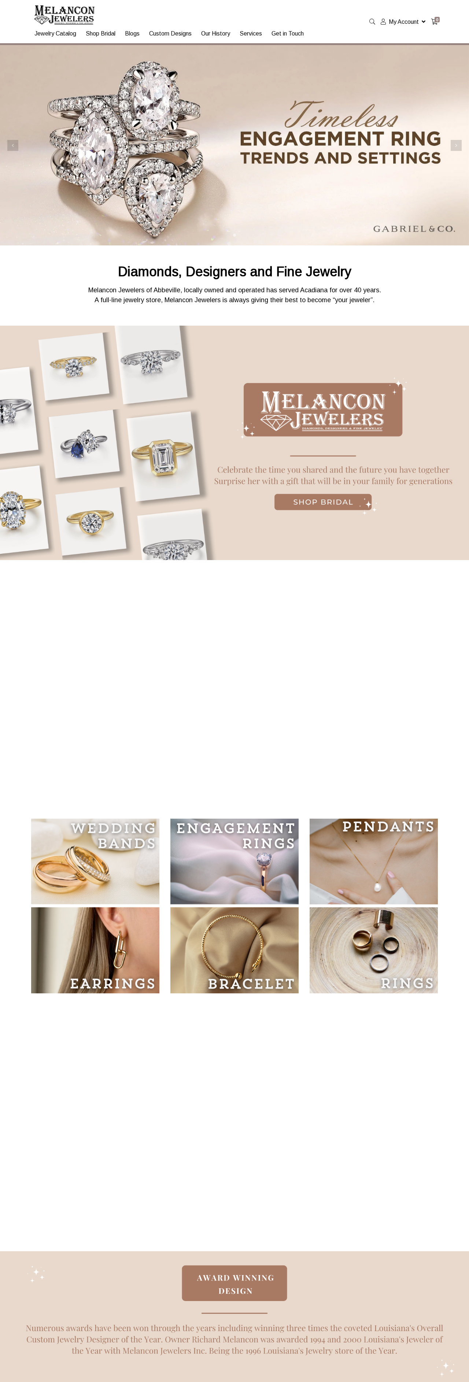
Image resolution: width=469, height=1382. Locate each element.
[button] (12, 145)
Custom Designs (170, 33)
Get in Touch (288, 33)
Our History (215, 33)
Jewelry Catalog (55, 33)
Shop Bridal (100, 33)
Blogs (132, 33)
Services (251, 33)
